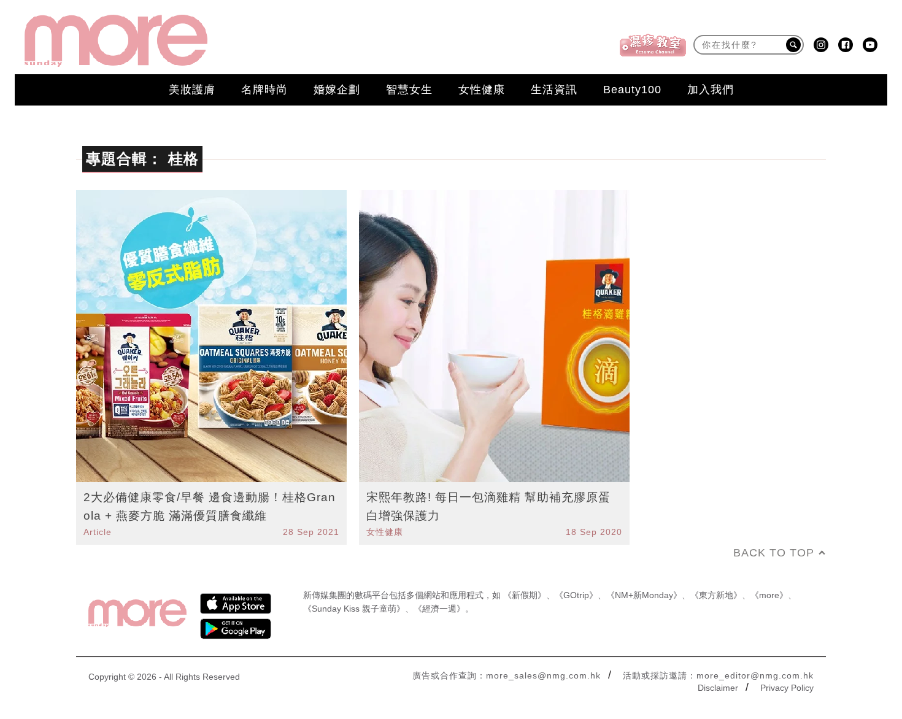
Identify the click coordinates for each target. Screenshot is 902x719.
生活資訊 (554, 89)
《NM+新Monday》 (644, 595)
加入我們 (710, 89)
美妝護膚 (192, 89)
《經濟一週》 (439, 608)
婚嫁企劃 (337, 89)
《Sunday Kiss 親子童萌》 (354, 608)
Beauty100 (632, 89)
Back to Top (773, 553)
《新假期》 (524, 595)
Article (97, 532)
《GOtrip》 (576, 595)
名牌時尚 (264, 89)
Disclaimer (718, 688)
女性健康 (481, 89)
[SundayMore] (116, 41)
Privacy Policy (787, 688)
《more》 (769, 595)
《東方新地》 (716, 595)
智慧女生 (409, 89)
